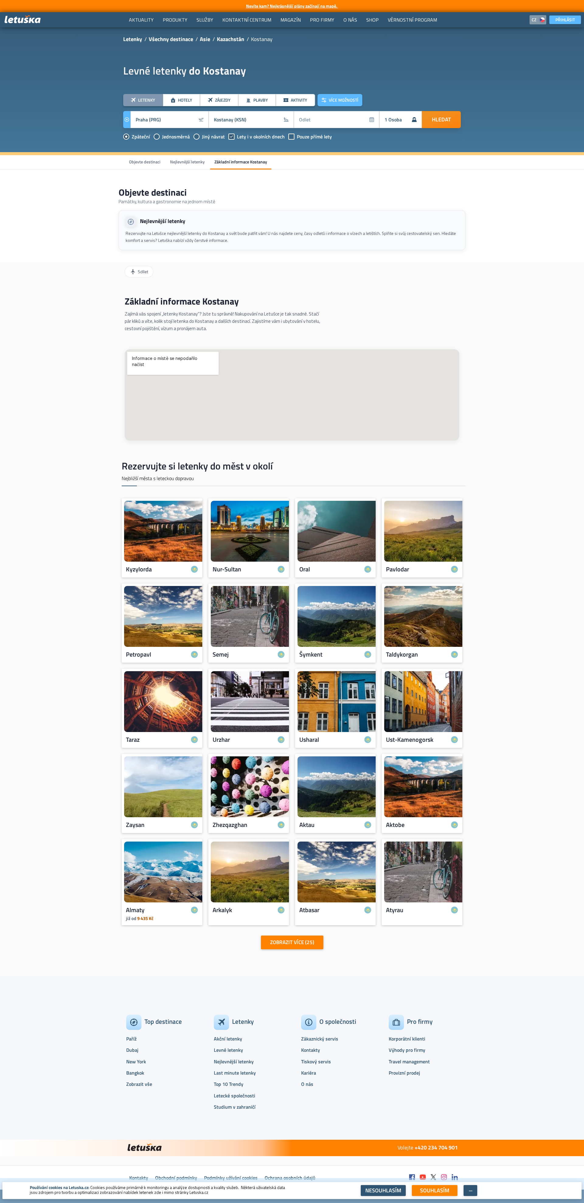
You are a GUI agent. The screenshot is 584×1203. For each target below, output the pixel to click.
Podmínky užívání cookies (231, 1177)
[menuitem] (141, 19)
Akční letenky (228, 1038)
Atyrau (394, 910)
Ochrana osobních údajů (290, 1177)
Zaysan (135, 825)
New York (136, 1061)
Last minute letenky (235, 1072)
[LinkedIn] (455, 1177)
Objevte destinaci (144, 162)
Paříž (131, 1038)
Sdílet (143, 271)
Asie (205, 39)
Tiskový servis (316, 1061)
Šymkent (310, 654)
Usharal (309, 740)
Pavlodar (397, 569)
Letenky (132, 39)
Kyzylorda (139, 569)
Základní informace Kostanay (240, 162)
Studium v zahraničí (234, 1107)
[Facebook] (412, 1177)
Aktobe (395, 825)
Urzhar (221, 740)
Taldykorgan (402, 654)
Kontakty (310, 1050)
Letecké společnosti (234, 1095)
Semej (221, 654)
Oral (304, 569)
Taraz (133, 740)
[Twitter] (433, 1177)
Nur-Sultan (227, 569)
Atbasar (309, 910)
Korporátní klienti (407, 1038)
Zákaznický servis (319, 1038)
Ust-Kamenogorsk (409, 740)
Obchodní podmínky (176, 1177)
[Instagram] (444, 1177)
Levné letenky (228, 1050)
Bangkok (135, 1072)
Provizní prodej (404, 1072)
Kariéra (308, 1072)
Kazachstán (230, 39)
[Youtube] (423, 1177)
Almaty (135, 910)
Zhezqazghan (230, 825)
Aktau (307, 825)
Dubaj (132, 1050)
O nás (307, 1084)
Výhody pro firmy (407, 1050)
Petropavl (138, 654)
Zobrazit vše (139, 1084)
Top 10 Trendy (228, 1084)
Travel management (409, 1061)
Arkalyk (222, 910)
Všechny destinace (171, 39)
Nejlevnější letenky (187, 162)
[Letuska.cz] (23, 19)
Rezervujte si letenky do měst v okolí (197, 466)
